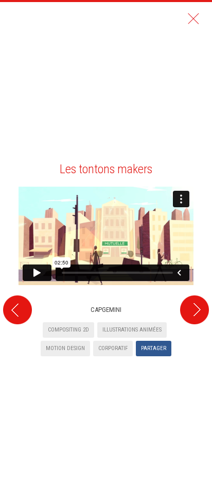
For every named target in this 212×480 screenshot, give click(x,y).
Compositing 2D (68, 329)
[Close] (193, 18)
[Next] (196, 180)
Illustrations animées (132, 329)
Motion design (65, 348)
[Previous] (16, 180)
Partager (153, 348)
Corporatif (113, 348)
